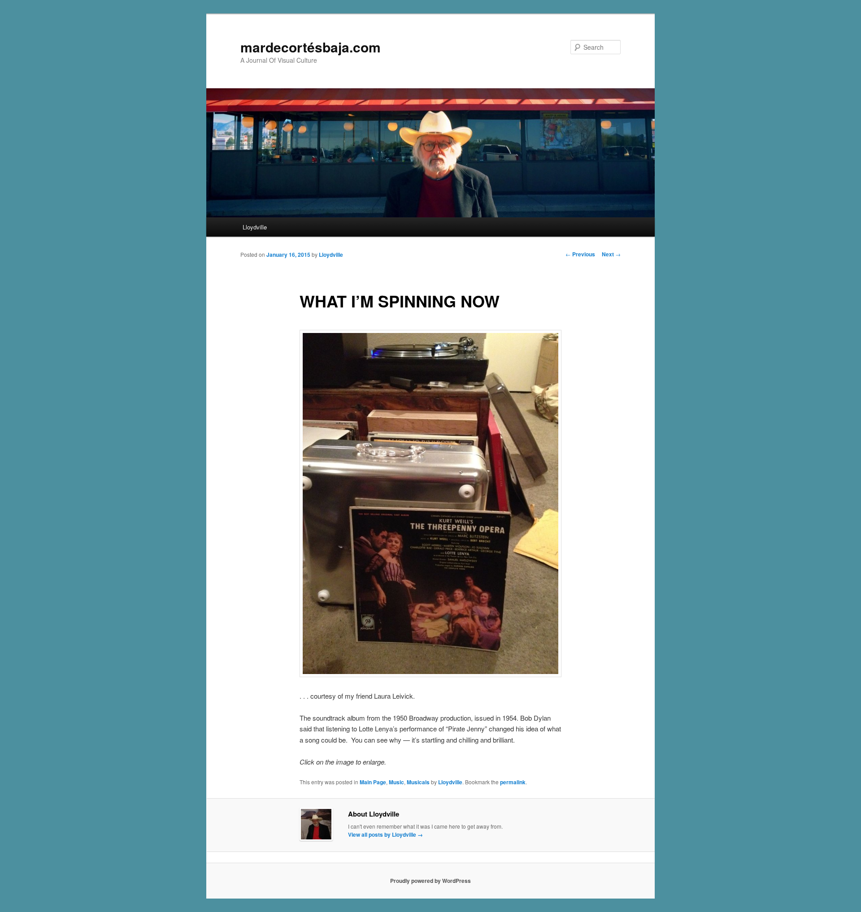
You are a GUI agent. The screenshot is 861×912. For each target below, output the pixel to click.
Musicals (418, 782)
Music (396, 782)
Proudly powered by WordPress (430, 881)
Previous (580, 254)
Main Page (373, 782)
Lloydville (255, 227)
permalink (513, 782)
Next (611, 254)
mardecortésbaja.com (310, 46)
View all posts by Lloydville (385, 834)
